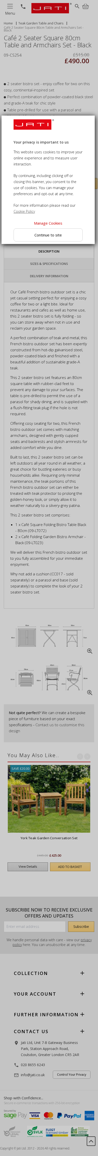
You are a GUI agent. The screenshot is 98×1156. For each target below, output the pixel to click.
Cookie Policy (24, 211)
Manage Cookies (48, 223)
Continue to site (48, 234)
